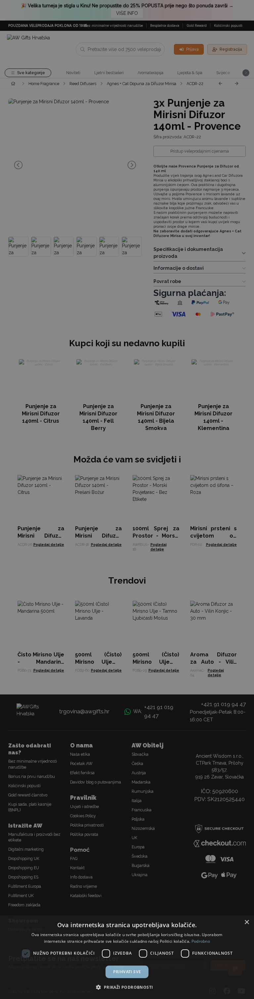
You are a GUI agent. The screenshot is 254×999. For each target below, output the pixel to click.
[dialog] (127, 957)
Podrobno (200, 941)
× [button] (246, 922)
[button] (127, 987)
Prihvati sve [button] (127, 972)
